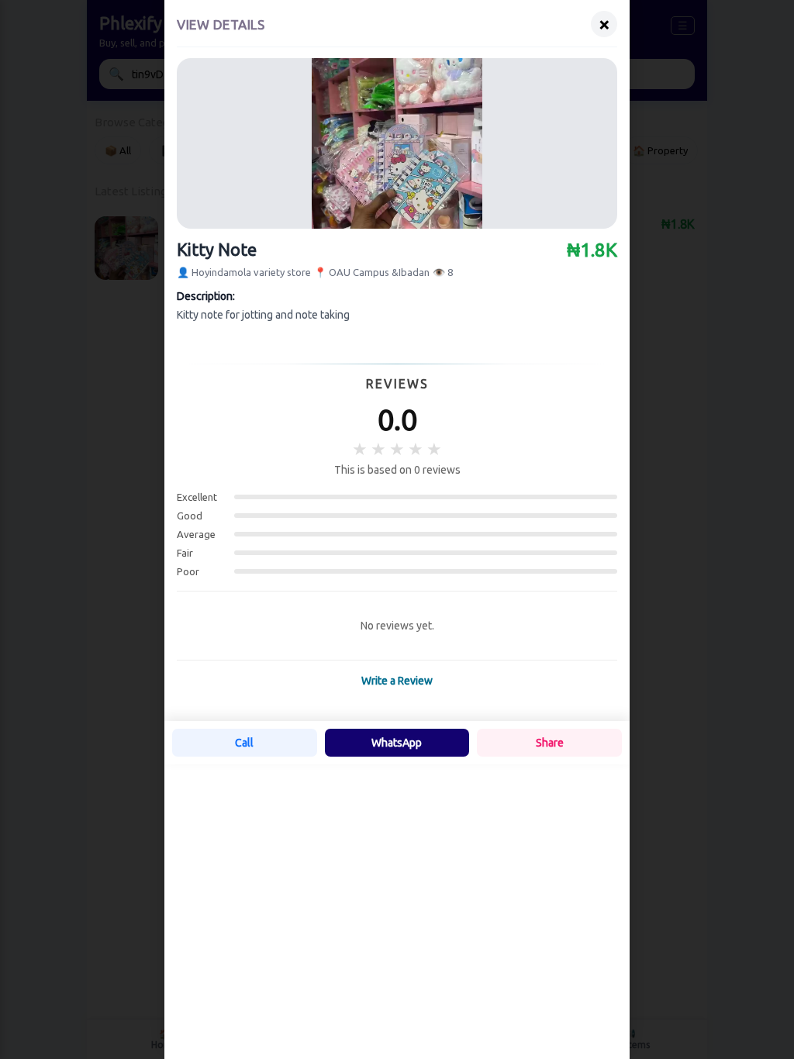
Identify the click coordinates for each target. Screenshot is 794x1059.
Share (550, 742)
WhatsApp (396, 742)
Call (244, 742)
